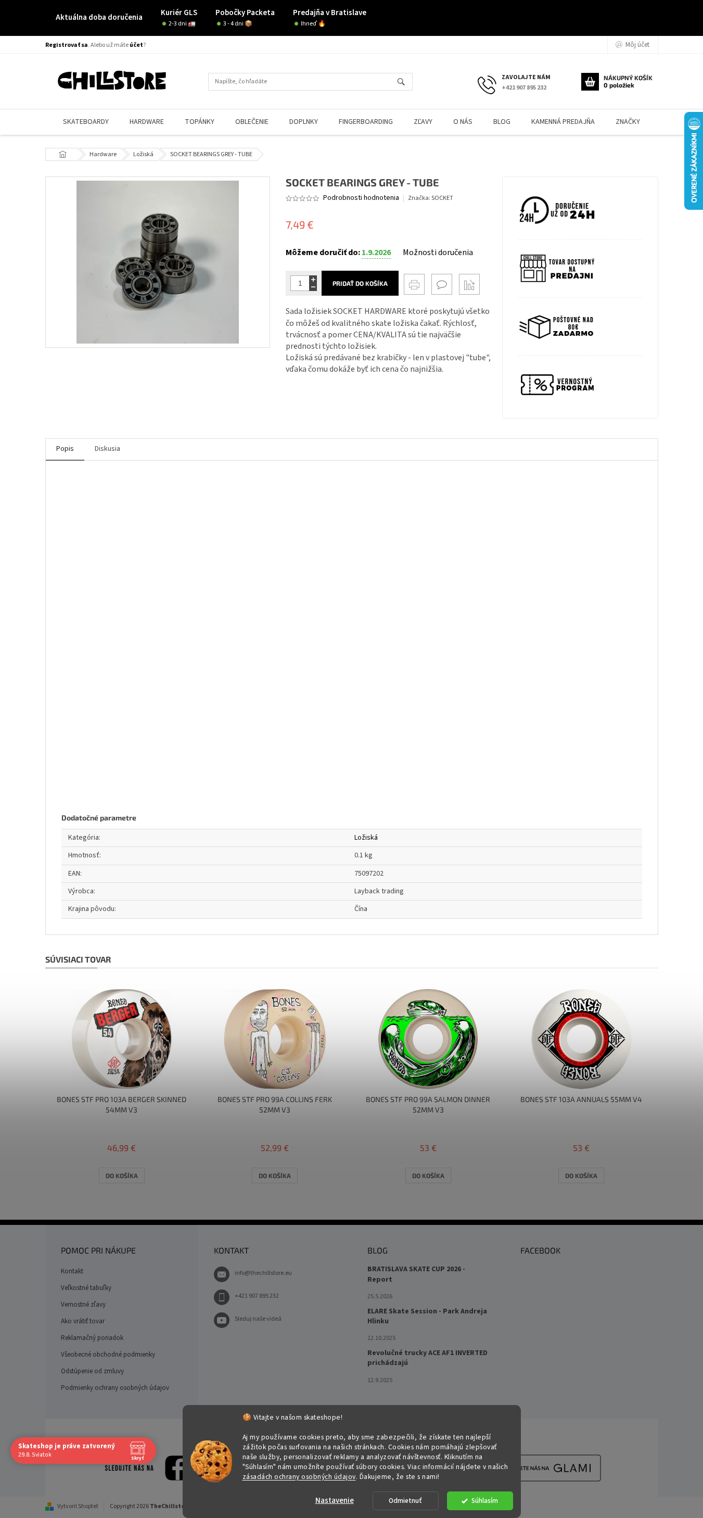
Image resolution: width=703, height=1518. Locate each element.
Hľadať (405, 82)
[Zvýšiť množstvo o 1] (313, 279)
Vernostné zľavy (83, 1304)
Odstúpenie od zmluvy (92, 1371)
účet (136, 45)
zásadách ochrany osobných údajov (299, 1476)
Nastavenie (334, 1500)
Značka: (430, 198)
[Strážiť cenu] (469, 284)
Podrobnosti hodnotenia (361, 198)
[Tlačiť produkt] (414, 284)
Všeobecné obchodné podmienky (108, 1354)
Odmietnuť (405, 1501)
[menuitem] (86, 122)
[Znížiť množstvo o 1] (313, 287)
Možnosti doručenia (438, 252)
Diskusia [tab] (107, 449)
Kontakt (72, 1271)
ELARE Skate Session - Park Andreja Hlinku (427, 1316)
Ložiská (366, 837)
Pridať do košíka (360, 283)
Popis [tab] (65, 449)
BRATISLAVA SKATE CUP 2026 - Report (416, 1274)
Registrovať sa (66, 45)
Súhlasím (484, 1501)
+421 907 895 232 (257, 1296)
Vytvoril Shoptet (77, 1506)
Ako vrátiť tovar (83, 1321)
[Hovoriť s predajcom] (441, 284)
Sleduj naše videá (258, 1318)
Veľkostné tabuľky (86, 1288)
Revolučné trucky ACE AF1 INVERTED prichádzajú (427, 1358)
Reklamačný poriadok (92, 1338)
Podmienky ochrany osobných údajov (115, 1388)
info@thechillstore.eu (263, 1273)
